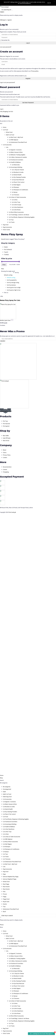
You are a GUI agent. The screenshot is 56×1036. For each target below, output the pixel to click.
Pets (4, 891)
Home (4, 127)
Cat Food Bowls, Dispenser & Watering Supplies (21, 217)
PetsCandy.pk (12, 512)
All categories (6, 786)
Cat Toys (11, 220)
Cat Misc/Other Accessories (16, 212)
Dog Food (5, 224)
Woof (4, 911)
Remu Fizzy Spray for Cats (10, 300)
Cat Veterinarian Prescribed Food (18, 142)
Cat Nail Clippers (16, 185)
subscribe (3, 341)
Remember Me (5, 40)
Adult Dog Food (7, 796)
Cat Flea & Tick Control (18, 182)
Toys (5, 252)
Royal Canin (6, 901)
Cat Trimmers (15, 195)
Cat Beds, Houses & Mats (16, 152)
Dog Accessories (7, 227)
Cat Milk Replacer (13, 140)
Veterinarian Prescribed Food (11, 909)
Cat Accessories (7, 145)
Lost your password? (5, 47)
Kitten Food (9, 132)
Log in (1, 82)
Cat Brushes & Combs (17, 172)
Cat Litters (15, 200)
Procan (5, 894)
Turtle (5, 254)
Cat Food (5, 130)
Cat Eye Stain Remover (18, 180)
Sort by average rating (13, 282)
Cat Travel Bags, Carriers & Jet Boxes (19, 214)
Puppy (4, 896)
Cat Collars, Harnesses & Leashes (18, 157)
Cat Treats (12, 222)
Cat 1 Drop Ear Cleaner (18, 170)
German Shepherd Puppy (9, 879)
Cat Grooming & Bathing (15, 167)
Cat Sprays (14, 192)
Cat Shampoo (15, 187)
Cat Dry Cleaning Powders (19, 177)
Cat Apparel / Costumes (15, 150)
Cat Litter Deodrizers (17, 207)
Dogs (4, 874)
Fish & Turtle (6, 229)
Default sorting (11, 277)
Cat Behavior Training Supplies (17, 155)
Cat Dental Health (16, 175)
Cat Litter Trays (16, 202)
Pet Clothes (7, 249)
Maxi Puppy (6, 884)
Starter (5, 904)
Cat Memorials (16, 165)
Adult (4, 791)
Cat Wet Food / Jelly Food (16, 137)
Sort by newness (11, 285)
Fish (5, 247)
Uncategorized (7, 789)
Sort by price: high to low (13, 290)
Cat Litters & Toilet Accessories (17, 197)
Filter (4, 264)
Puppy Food (6, 899)
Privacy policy (34, 71)
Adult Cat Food (10, 135)
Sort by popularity (12, 280)
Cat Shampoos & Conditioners (20, 190)
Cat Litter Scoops (16, 204)
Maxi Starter (6, 886)
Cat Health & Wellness (15, 162)
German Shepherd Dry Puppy (10, 876)
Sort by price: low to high (13, 287)
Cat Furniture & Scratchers (16, 160)
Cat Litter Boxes (16, 210)
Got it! (49, 3)
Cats (7, 147)
